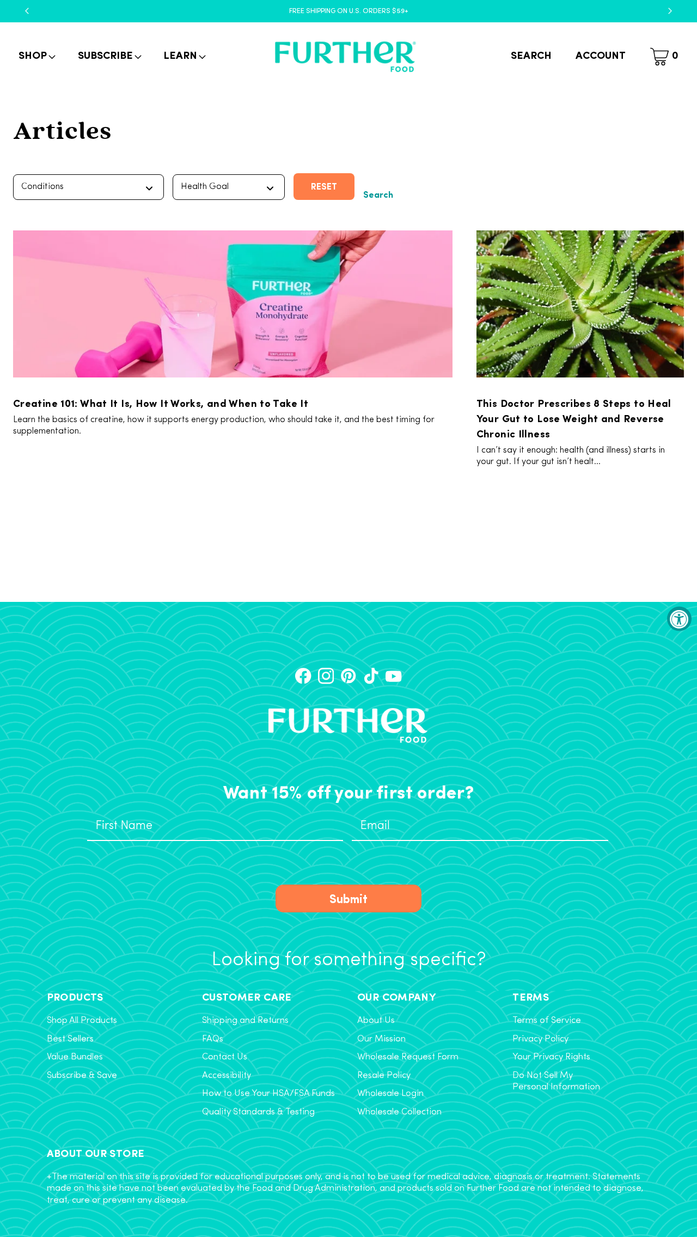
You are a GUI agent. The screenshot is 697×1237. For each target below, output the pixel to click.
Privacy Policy (540, 1039)
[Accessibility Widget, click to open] (679, 618)
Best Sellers (70, 1039)
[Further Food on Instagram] (326, 676)
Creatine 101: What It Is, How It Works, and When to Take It (160, 402)
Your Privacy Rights (551, 1057)
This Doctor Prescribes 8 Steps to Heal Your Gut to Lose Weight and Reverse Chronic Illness (573, 417)
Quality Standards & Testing (258, 1112)
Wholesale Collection (399, 1112)
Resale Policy (384, 1075)
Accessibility (226, 1075)
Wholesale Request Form (407, 1057)
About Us (376, 1020)
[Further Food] (345, 57)
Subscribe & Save (82, 1075)
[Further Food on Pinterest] (348, 676)
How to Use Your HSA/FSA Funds (268, 1093)
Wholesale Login (390, 1093)
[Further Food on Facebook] (303, 676)
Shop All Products (82, 1020)
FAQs (212, 1039)
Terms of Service (546, 1020)
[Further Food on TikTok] (371, 676)
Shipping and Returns (245, 1020)
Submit (348, 898)
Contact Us (224, 1057)
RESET (324, 186)
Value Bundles (75, 1057)
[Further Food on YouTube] (393, 676)
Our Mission (381, 1039)
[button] (36, 57)
